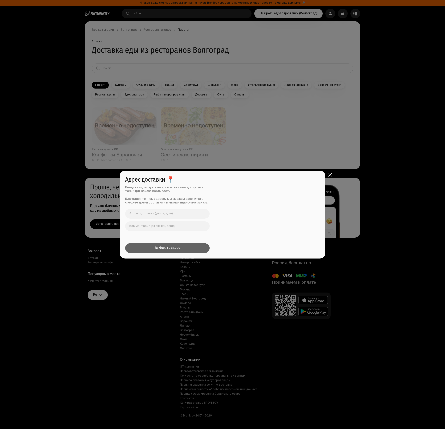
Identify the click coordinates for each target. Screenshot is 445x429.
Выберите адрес (167, 247)
